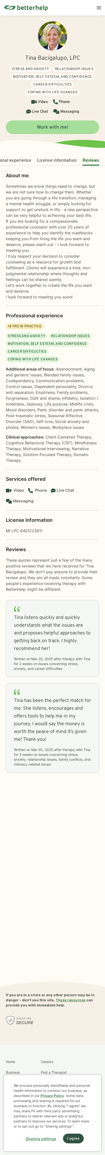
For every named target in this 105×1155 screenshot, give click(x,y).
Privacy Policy (52, 1096)
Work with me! (52, 127)
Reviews (91, 160)
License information (57, 160)
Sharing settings (41, 1138)
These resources (71, 1000)
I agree (73, 1138)
